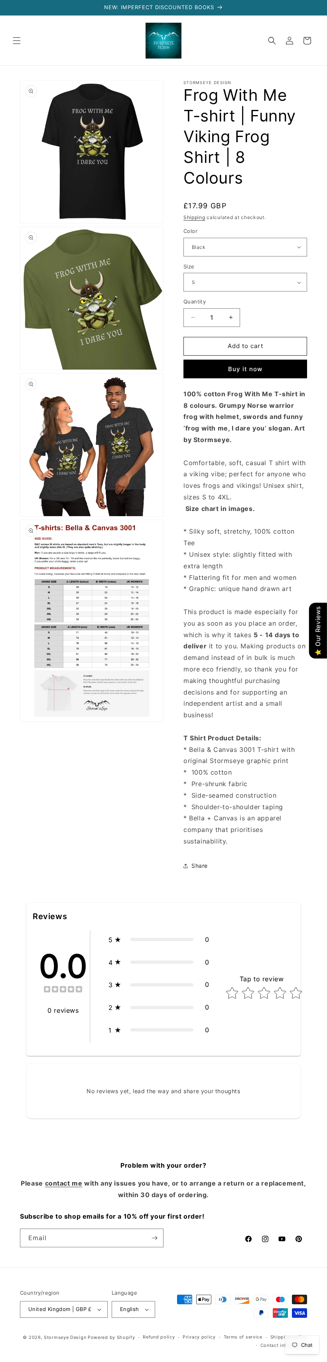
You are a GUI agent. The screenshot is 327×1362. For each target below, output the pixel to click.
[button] (17, 40)
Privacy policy (199, 1337)
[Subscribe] (154, 1238)
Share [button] (199, 865)
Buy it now (245, 369)
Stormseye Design (65, 1337)
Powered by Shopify (111, 1337)
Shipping (194, 217)
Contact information (283, 1345)
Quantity (194, 301)
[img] (63, 990)
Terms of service (243, 1337)
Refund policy (159, 1337)
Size (189, 266)
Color (190, 231)
